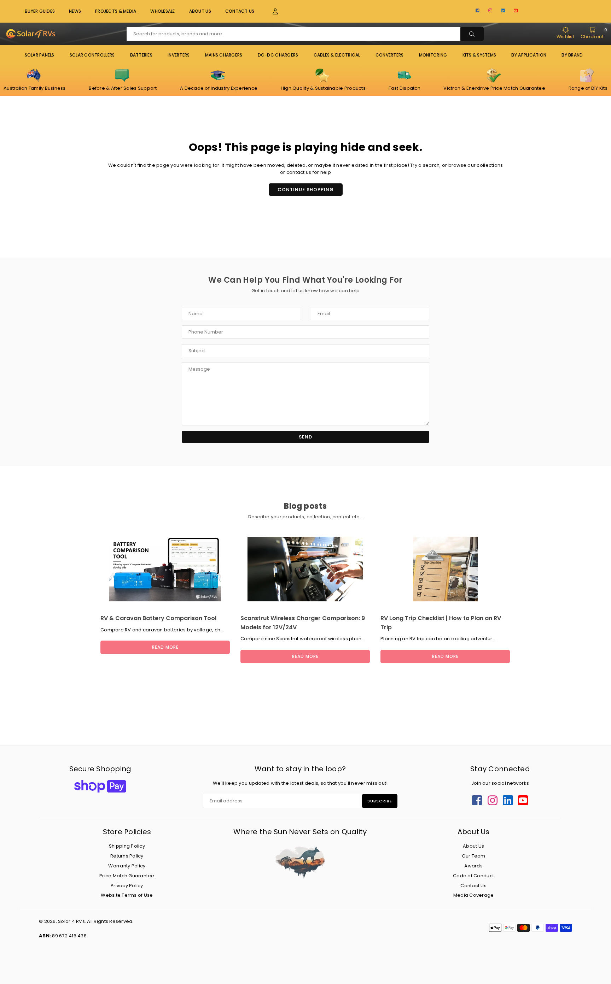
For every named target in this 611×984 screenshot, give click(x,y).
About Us (200, 11)
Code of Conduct (473, 875)
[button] (271, 11)
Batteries (141, 55)
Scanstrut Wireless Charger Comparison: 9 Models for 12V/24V (302, 622)
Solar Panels (39, 55)
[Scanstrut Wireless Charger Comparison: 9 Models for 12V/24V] (305, 569)
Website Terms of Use (127, 895)
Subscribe (379, 801)
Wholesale (162, 11)
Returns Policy (127, 856)
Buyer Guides (40, 11)
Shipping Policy (127, 846)
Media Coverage (473, 895)
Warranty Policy (126, 865)
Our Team (473, 856)
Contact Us (240, 11)
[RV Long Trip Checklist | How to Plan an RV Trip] (445, 569)
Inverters (179, 55)
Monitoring (433, 55)
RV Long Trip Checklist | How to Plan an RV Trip (440, 622)
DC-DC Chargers (278, 55)
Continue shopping (306, 189)
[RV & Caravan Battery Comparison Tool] (165, 569)
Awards (473, 865)
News (75, 11)
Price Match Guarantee (126, 875)
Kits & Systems (479, 55)
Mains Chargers (224, 55)
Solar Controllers (92, 55)
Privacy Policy (127, 885)
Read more (165, 647)
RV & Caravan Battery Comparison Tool (158, 618)
